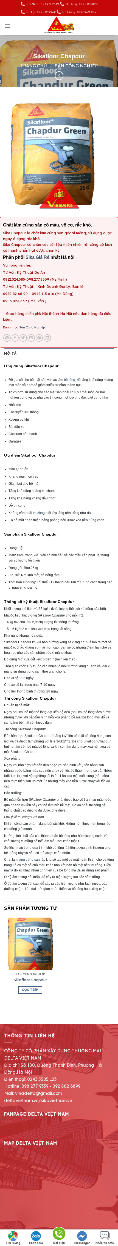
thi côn (38, 513)
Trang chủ (33, 66)
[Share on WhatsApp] (7, 338)
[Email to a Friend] (31, 338)
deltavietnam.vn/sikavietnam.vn (38, 1100)
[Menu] (7, 26)
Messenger (82, 1243)
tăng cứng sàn (29, 860)
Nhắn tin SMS (104, 1243)
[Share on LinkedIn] (47, 338)
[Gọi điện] (59, 1234)
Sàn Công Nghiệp (76, 66)
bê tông (69, 380)
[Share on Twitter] (23, 338)
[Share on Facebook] (15, 338)
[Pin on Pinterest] (39, 338)
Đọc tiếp (30, 990)
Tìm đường (13, 1243)
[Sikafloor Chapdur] (30, 944)
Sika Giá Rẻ (38, 257)
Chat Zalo (36, 1243)
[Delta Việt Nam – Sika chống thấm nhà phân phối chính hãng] (59, 25)
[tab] (59, 353)
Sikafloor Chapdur (30, 979)
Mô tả (10, 353)
